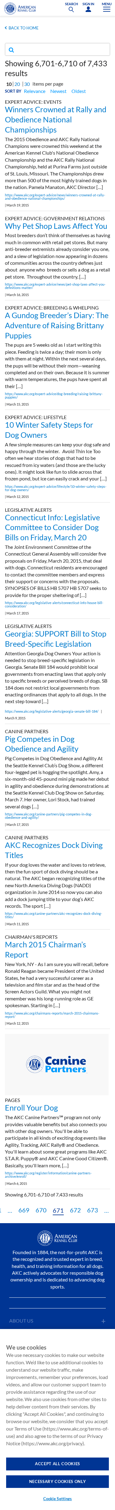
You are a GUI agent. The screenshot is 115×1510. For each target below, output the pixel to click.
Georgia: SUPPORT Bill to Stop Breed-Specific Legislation (55, 638)
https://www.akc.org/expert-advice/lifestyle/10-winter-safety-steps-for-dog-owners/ (55, 488)
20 (17, 84)
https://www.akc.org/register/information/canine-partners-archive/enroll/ (48, 1174)
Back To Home (24, 27)
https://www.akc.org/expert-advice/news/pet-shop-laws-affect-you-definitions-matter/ (55, 286)
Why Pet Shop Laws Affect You (56, 225)
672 (75, 1210)
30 (27, 84)
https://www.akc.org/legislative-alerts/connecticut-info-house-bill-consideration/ (54, 604)
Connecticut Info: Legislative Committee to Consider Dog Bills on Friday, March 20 (52, 527)
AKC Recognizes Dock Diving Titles (54, 850)
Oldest (78, 91)
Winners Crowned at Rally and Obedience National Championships (55, 119)
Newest (58, 91)
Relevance (34, 91)
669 (23, 1210)
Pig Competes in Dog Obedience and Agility (42, 743)
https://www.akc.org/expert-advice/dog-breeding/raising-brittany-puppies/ (54, 395)
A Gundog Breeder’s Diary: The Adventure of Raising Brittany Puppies (57, 325)
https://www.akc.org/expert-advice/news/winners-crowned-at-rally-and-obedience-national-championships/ (55, 196)
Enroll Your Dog (31, 1107)
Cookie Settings (57, 1498)
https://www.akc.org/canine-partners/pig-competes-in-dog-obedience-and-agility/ (48, 815)
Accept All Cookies (57, 1463)
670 (41, 1210)
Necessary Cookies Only (57, 1481)
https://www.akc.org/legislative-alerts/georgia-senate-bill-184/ (51, 711)
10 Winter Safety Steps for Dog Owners (49, 429)
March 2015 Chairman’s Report (45, 949)
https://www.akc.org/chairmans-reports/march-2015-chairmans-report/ (52, 1014)
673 (92, 1210)
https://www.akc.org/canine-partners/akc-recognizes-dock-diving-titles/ (53, 915)
